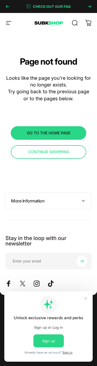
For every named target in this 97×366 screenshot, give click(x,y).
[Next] (89, 6)
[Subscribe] (82, 261)
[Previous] (7, 6)
